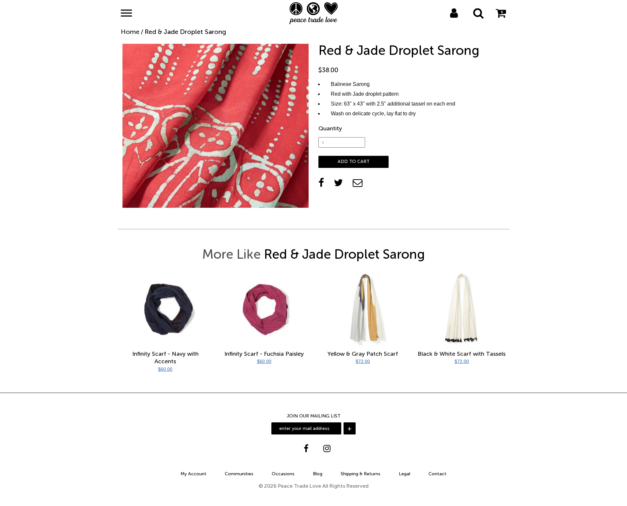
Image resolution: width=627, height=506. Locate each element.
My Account (193, 474)
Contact (437, 474)
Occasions (283, 474)
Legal (404, 474)
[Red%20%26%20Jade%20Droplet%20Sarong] (338, 183)
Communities (239, 474)
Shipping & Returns (360, 474)
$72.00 (363, 361)
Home (130, 32)
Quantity (330, 128)
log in (447, 22)
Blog (317, 474)
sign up (462, 22)
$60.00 (165, 369)
